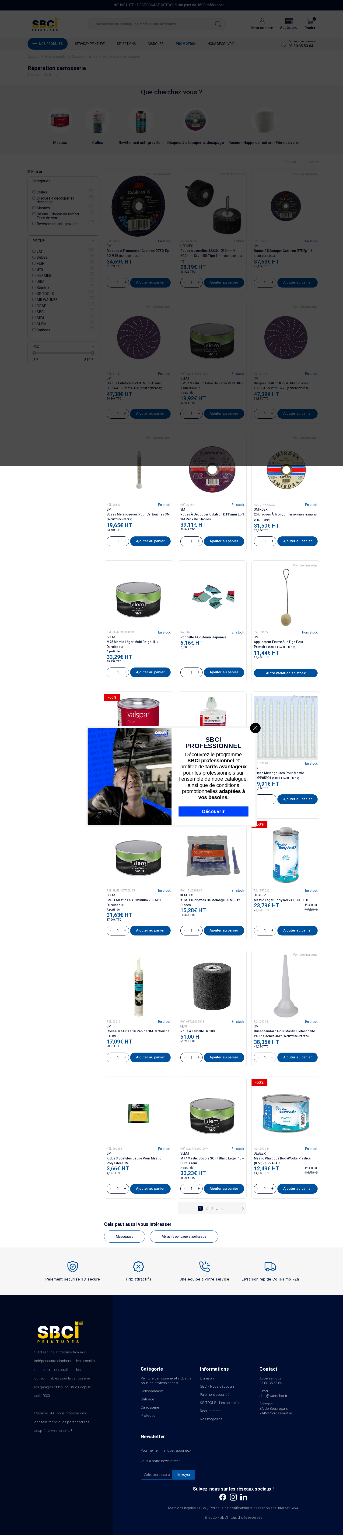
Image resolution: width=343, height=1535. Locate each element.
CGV (202, 1508)
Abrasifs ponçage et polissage (184, 1236)
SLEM (111, 637)
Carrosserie (150, 1407)
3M (109, 509)
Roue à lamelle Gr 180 (197, 1031)
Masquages (124, 1236)
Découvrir (213, 811)
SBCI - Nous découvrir (217, 1386)
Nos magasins (211, 1419)
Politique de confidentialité (231, 1508)
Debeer (260, 895)
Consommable (152, 1391)
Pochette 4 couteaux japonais (203, 637)
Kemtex (186, 895)
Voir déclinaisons (305, 565)
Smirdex (261, 509)
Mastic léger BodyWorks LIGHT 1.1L (281, 900)
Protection (149, 1415)
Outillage (147, 1399)
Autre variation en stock (286, 673)
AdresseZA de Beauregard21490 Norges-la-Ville (275, 1408)
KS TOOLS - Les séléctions (221, 1403)
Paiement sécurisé (215, 1395)
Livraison (207, 1378)
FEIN (183, 1026)
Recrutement (210, 1411)
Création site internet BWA (277, 1508)
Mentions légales (182, 1508)
